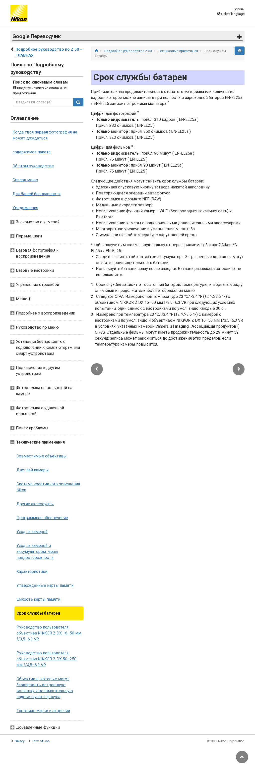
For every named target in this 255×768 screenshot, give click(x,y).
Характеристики (31, 571)
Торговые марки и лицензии (43, 710)
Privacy (19, 741)
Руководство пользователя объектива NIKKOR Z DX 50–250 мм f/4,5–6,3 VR (46, 659)
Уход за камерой (32, 531)
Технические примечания (178, 51)
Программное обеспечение (42, 517)
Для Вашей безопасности (36, 193)
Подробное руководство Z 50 (128, 51)
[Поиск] (78, 102)
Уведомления (25, 207)
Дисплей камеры (32, 470)
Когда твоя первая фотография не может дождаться (44, 135)
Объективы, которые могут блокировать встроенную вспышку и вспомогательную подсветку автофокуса (44, 688)
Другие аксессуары (35, 503)
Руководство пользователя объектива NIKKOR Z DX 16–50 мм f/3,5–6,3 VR (48, 633)
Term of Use (41, 741)
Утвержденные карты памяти (44, 585)
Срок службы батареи (38, 613)
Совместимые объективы (41, 456)
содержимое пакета (31, 152)
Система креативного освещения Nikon (48, 487)
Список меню (25, 180)
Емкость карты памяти (38, 599)
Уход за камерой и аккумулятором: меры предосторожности (37, 551)
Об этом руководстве (33, 166)
